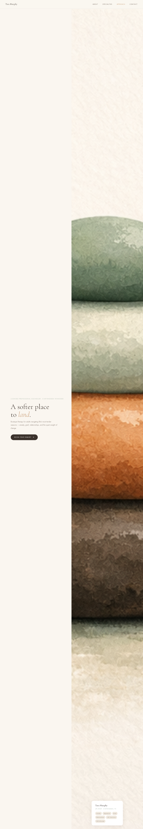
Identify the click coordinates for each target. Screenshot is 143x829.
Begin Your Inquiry (22, 437)
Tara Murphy (11, 4)
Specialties (107, 4)
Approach (121, 4)
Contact (134, 4)
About (95, 4)
